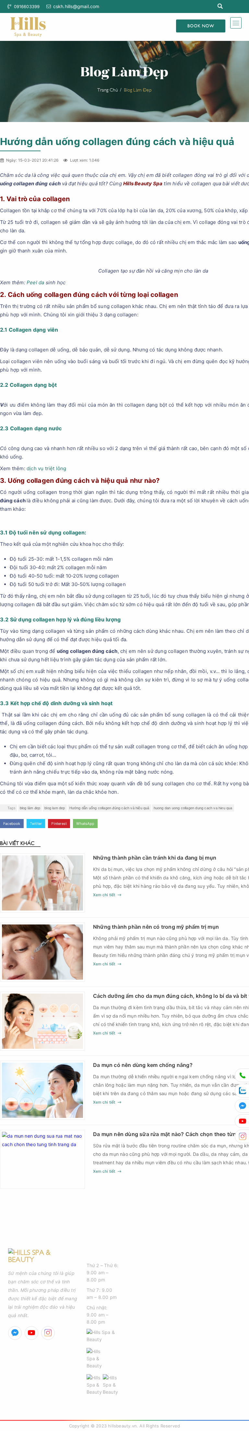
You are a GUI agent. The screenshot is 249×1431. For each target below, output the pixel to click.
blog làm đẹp (30, 808)
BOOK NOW (200, 25)
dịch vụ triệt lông (46, 468)
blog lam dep (54, 808)
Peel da (35, 282)
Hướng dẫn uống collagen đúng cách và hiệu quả (109, 808)
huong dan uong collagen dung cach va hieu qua (193, 808)
